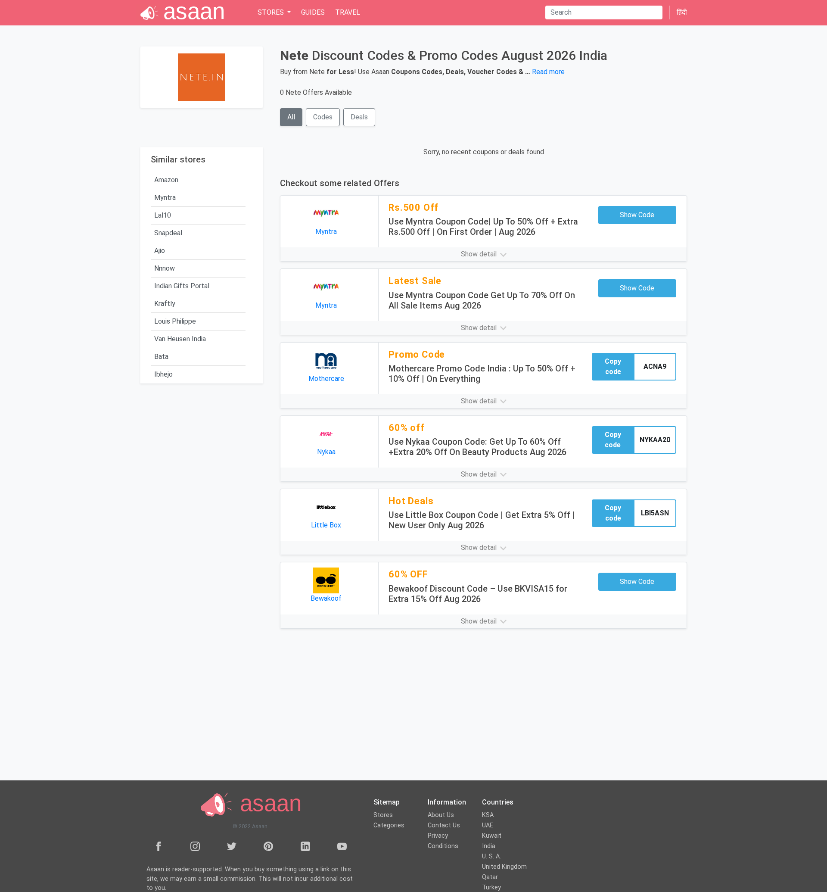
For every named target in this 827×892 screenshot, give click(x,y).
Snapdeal (168, 233)
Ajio (159, 250)
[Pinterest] (268, 846)
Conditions (443, 846)
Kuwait (491, 835)
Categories (388, 825)
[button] (483, 254)
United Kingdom (504, 866)
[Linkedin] (305, 846)
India (488, 846)
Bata (161, 356)
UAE (487, 825)
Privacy (438, 835)
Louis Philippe (175, 321)
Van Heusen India (180, 339)
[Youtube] (342, 846)
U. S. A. (491, 856)
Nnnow (164, 268)
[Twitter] (231, 846)
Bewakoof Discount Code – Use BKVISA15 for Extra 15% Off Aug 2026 (478, 593)
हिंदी (682, 12)
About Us (441, 815)
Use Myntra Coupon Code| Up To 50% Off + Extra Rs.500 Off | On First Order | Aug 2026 (483, 226)
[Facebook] (158, 846)
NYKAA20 (655, 440)
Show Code (637, 215)
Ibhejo (163, 374)
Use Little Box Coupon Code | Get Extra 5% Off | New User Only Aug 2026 (482, 520)
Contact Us (444, 825)
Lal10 (162, 215)
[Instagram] (195, 846)
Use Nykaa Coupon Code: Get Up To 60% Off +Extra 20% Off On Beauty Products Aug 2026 (477, 447)
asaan (267, 803)
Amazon (166, 180)
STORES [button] (272, 12)
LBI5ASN (655, 513)
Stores (383, 815)
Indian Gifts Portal (181, 286)
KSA (488, 815)
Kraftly (164, 303)
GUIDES (313, 12)
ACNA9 (655, 366)
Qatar (490, 877)
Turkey (491, 887)
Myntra (165, 197)
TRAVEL (347, 12)
